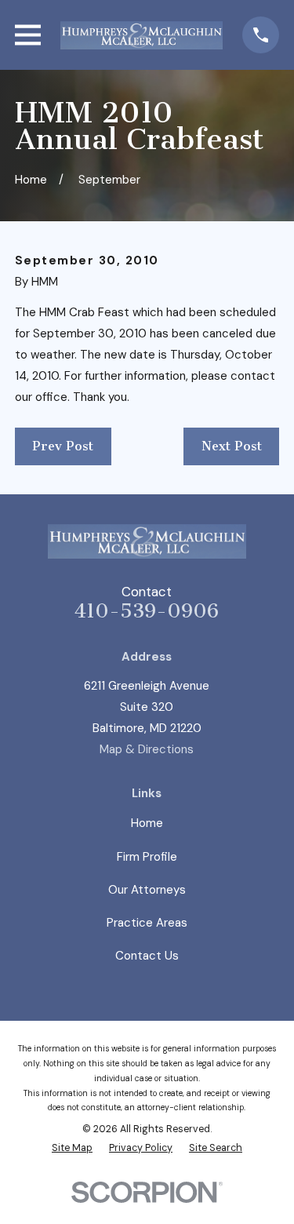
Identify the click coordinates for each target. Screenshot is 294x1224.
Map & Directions (147, 749)
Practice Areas (147, 923)
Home (147, 823)
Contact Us (147, 956)
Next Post (231, 446)
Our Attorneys (147, 890)
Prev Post (62, 446)
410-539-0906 (146, 611)
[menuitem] (72, 1148)
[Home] (141, 35)
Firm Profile (147, 857)
